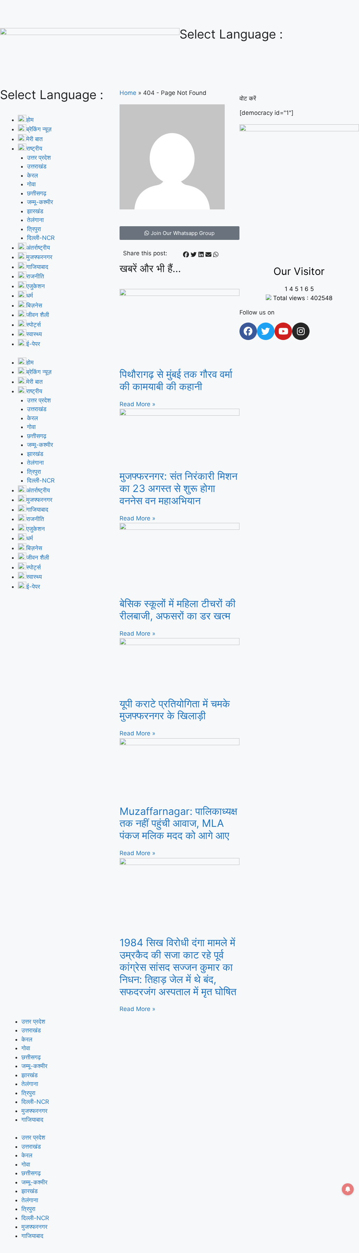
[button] (186, 254)
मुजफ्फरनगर (34, 1110)
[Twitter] (266, 331)
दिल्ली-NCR (41, 237)
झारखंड (35, 211)
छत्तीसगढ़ (36, 193)
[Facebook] (248, 331)
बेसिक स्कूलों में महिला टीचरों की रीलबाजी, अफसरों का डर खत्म (178, 609)
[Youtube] (283, 331)
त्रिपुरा (34, 229)
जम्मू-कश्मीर (40, 202)
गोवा (31, 184)
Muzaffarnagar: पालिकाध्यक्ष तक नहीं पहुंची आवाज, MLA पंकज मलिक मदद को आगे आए (178, 823)
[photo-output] (299, 129)
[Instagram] (301, 331)
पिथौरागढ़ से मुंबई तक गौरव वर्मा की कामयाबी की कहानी (176, 380)
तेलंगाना (35, 219)
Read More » (137, 404)
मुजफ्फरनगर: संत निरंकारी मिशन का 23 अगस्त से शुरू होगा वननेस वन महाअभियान (178, 488)
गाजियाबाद (32, 1119)
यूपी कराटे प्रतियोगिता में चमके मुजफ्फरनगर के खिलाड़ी (175, 710)
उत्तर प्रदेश (39, 157)
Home (128, 92)
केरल (32, 175)
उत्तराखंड (36, 166)
